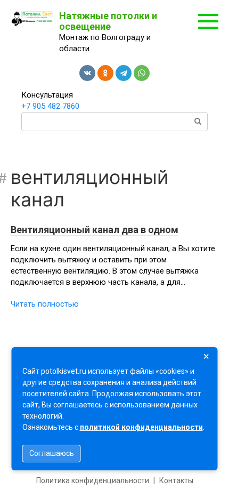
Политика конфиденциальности (92, 480)
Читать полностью (45, 304)
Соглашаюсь (51, 453)
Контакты (176, 480)
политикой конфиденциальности (141, 427)
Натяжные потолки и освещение (108, 21)
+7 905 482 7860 (50, 106)
